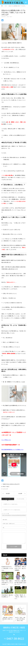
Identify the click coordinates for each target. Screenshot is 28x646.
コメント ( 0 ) (7, 498)
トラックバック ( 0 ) (20, 498)
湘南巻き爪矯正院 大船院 (14, 628)
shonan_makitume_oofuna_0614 (12, 484)
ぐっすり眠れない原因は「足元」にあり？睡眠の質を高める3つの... (20, 619)
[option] (7, 613)
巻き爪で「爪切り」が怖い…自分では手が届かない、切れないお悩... (7, 619)
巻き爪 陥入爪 (9, 16)
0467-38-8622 (15, 638)
